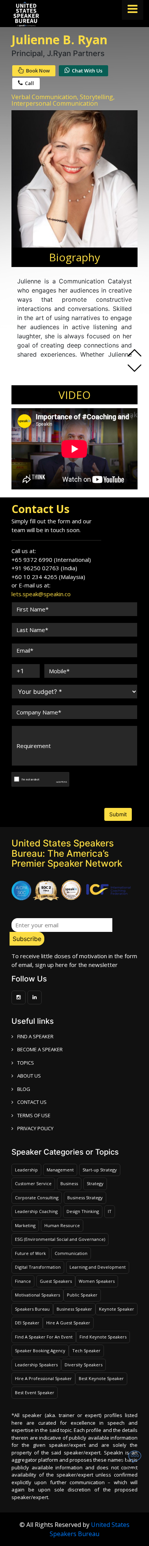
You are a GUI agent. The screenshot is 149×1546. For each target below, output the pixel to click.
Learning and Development (98, 1267)
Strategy (95, 1183)
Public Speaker (82, 1295)
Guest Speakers (56, 1281)
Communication (71, 1253)
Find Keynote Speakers (102, 1337)
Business (69, 1183)
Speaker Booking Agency (40, 1350)
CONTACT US (32, 1102)
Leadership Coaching (36, 1211)
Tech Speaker (86, 1350)
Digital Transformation (38, 1267)
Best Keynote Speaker (101, 1378)
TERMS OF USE (33, 1115)
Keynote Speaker (116, 1309)
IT (110, 1211)
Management (60, 1170)
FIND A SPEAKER (35, 1036)
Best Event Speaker (34, 1392)
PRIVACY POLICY (35, 1128)
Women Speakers (97, 1281)
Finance (23, 1281)
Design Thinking (82, 1211)
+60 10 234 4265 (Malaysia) (48, 577)
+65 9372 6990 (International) (51, 559)
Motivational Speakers (37, 1295)
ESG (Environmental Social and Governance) (60, 1239)
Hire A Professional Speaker (43, 1378)
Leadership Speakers (36, 1364)
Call (29, 83)
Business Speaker (74, 1309)
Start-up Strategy (100, 1170)
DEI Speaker (27, 1323)
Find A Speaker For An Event (44, 1337)
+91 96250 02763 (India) (44, 568)
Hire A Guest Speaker (68, 1323)
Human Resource (62, 1225)
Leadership (26, 1170)
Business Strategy (85, 1197)
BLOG (23, 1089)
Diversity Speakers (83, 1364)
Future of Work (30, 1253)
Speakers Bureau (32, 1309)
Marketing (25, 1225)
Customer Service (33, 1183)
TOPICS (25, 1062)
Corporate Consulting (36, 1197)
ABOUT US (29, 1075)
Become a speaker (40, 1049)
